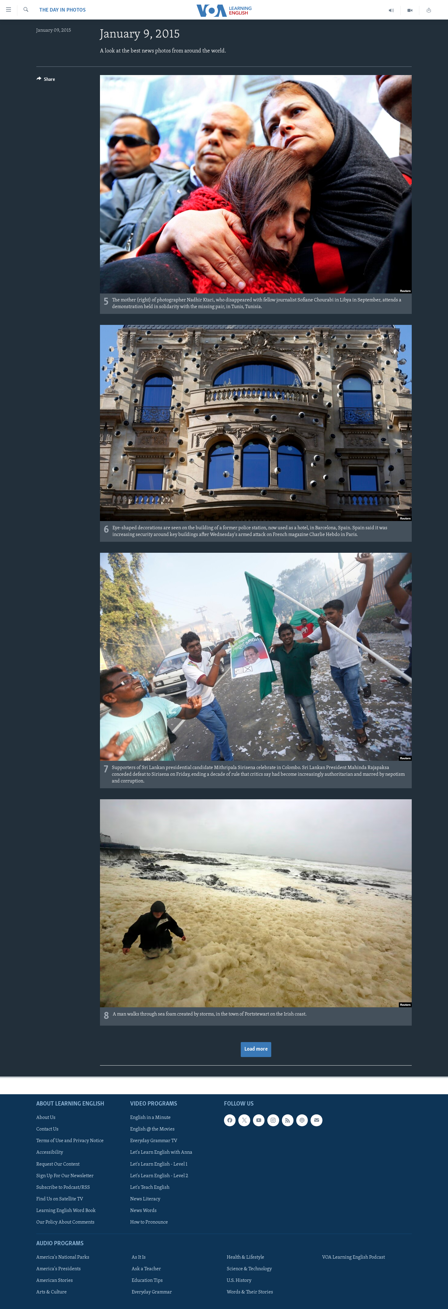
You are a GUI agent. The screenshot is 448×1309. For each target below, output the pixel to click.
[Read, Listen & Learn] (428, 10)
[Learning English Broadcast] (391, 10)
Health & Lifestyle (245, 1257)
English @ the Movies (152, 1129)
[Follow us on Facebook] (230, 1120)
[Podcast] (302, 1120)
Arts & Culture (51, 1292)
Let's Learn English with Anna (161, 1152)
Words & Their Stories (250, 1292)
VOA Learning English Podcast (353, 1257)
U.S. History (239, 1280)
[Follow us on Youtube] (259, 1120)
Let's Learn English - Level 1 (158, 1164)
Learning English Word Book (66, 1210)
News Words (143, 1210)
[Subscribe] (316, 1120)
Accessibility (49, 1152)
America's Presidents (58, 1269)
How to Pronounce (149, 1222)
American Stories (54, 1280)
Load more (256, 1049)
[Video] (410, 10)
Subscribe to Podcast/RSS (63, 1187)
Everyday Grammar (152, 1292)
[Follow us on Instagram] (273, 1120)
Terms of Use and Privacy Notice (70, 1141)
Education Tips (147, 1280)
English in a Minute (150, 1117)
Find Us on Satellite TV (59, 1199)
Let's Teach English (149, 1187)
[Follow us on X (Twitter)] (244, 1120)
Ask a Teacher (146, 1269)
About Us (45, 1117)
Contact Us (47, 1129)
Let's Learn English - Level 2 (159, 1176)
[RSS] (287, 1120)
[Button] (46, 81)
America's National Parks (62, 1257)
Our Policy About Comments (65, 1222)
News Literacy (145, 1199)
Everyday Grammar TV (153, 1141)
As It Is (139, 1257)
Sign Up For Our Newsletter (65, 1176)
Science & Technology (249, 1269)
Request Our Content (58, 1164)
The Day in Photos (62, 10)
